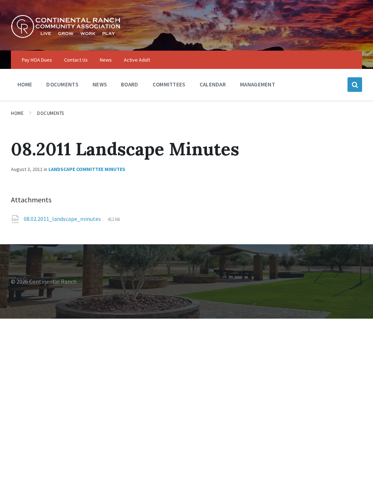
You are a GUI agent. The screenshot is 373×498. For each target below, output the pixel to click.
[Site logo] (65, 36)
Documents (50, 113)
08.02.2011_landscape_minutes (63, 218)
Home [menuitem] (24, 84)
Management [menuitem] (257, 84)
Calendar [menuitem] (213, 84)
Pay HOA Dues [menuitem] (37, 60)
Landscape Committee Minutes (86, 169)
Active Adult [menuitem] (137, 60)
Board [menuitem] (129, 84)
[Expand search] (355, 84)
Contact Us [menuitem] (76, 60)
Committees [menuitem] (169, 84)
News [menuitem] (106, 60)
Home (17, 113)
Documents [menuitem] (62, 84)
